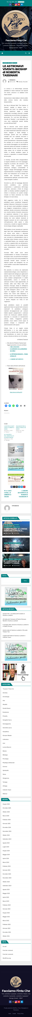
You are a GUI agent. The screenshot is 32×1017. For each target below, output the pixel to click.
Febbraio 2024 (7, 866)
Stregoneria (6, 778)
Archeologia (6, 696)
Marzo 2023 (6, 901)
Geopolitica (6, 731)
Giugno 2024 (6, 850)
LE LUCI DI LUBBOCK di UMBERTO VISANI (14, 546)
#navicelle (25, 81)
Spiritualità (5, 770)
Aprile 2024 (6, 858)
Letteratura (5, 739)
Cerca (4, 575)
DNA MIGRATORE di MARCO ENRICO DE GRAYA (21, 428)
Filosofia (5, 716)
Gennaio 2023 (6, 909)
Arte (4, 700)
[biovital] (16, 449)
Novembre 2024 (7, 831)
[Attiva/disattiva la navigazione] (29, 53)
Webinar (5, 793)
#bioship (20, 81)
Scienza (5, 766)
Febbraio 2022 (7, 924)
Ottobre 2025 (6, 812)
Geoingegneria (7, 723)
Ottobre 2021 (6, 936)
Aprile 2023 (6, 897)
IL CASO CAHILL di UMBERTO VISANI (11, 562)
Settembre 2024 (7, 839)
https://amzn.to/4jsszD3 (16, 392)
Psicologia (5, 758)
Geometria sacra (7, 727)
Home (9, 1013)
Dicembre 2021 (7, 932)
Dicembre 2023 (7, 874)
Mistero (6, 543)
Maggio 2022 (6, 916)
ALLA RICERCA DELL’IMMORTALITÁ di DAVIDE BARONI (9, 436)
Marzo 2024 (6, 862)
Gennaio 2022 (6, 928)
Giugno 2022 (6, 912)
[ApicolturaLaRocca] (16, 478)
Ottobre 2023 (6, 881)
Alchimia (5, 692)
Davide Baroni (6, 708)
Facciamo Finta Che (16, 40)
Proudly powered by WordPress (11, 1008)
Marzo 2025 (6, 815)
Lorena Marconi (7, 747)
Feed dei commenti (8, 954)
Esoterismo (16, 524)
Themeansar (16, 1009)
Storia (4, 774)
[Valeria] (16, 464)
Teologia (5, 782)
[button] (25, 53)
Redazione (12, 80)
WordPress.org (7, 958)
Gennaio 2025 (6, 823)
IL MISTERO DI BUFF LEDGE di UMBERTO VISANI (9, 428)
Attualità (5, 704)
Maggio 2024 (6, 854)
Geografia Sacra (7, 720)
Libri (4, 743)
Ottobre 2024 (6, 835)
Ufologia (15, 62)
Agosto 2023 (6, 889)
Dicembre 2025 (7, 808)
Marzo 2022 (6, 920)
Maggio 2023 (6, 893)
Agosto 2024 (6, 843)
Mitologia (5, 755)
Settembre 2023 (7, 885)
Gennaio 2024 (6, 870)
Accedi (4, 946)
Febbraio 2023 (7, 905)
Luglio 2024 (6, 846)
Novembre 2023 (7, 878)
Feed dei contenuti (8, 950)
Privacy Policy (20, 1013)
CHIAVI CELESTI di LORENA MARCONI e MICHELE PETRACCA (15, 531)
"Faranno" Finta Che (7, 62)
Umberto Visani (17, 543)
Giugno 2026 (6, 804)
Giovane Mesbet (7, 735)
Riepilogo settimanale (9, 762)
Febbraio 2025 (7, 819)
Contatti (14, 1013)
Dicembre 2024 (7, 827)
